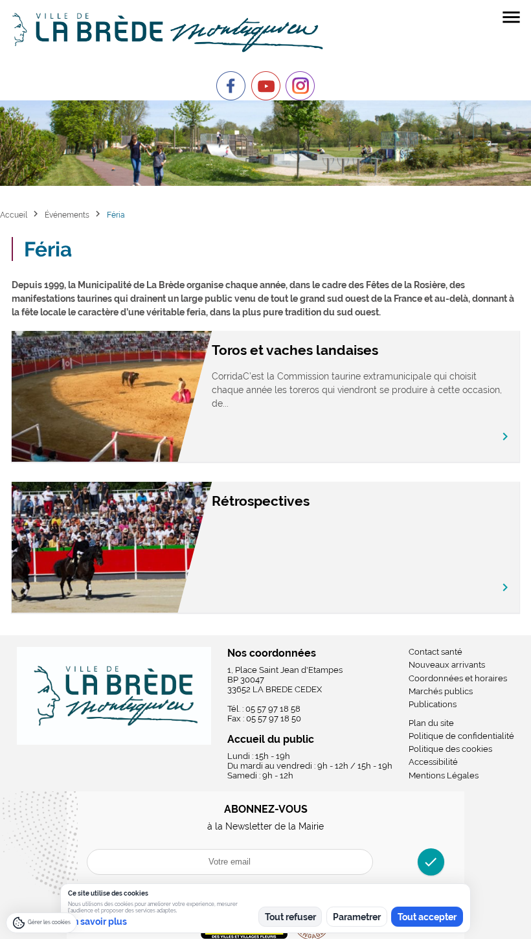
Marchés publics (441, 691)
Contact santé (435, 652)
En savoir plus (97, 921)
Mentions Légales (444, 775)
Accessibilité (433, 762)
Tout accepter (427, 917)
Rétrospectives (261, 501)
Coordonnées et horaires (458, 678)
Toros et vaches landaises (295, 350)
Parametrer (357, 917)
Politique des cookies (450, 749)
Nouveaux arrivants (447, 665)
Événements (67, 215)
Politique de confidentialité (461, 736)
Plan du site (431, 723)
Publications (433, 704)
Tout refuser (290, 917)
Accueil (13, 215)
